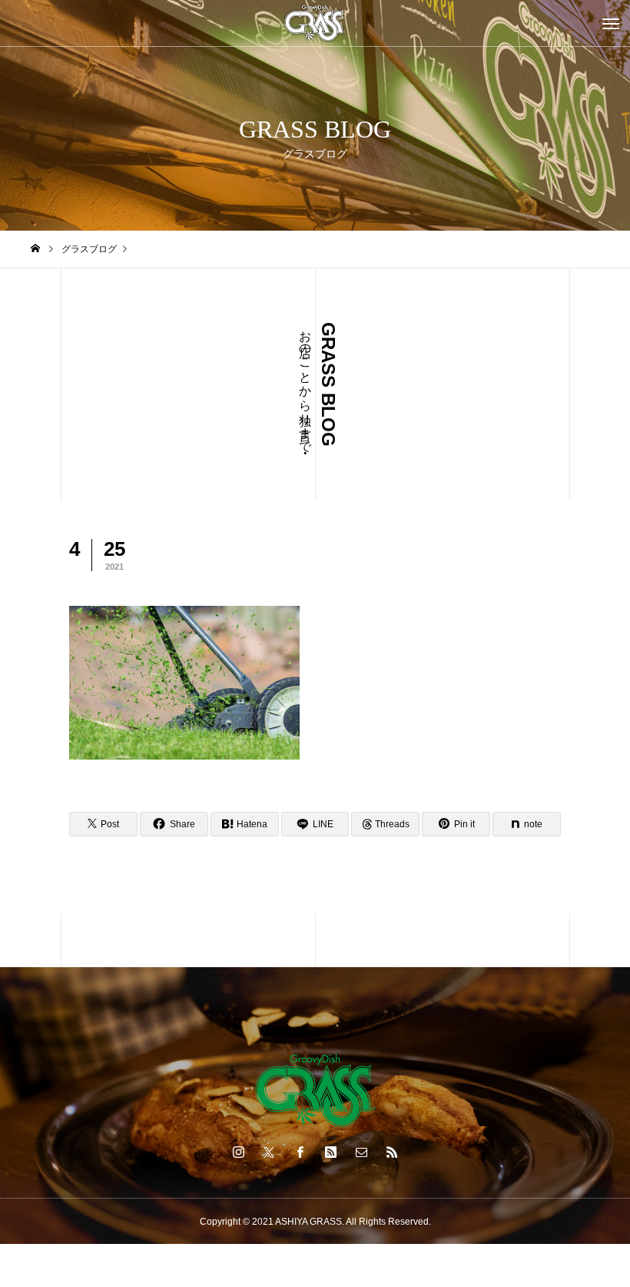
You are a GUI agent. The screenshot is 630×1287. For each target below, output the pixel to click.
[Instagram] (238, 1151)
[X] (269, 1151)
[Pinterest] (330, 1151)
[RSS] (392, 1151)
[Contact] (361, 1151)
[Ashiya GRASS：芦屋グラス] (315, 23)
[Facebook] (299, 1151)
